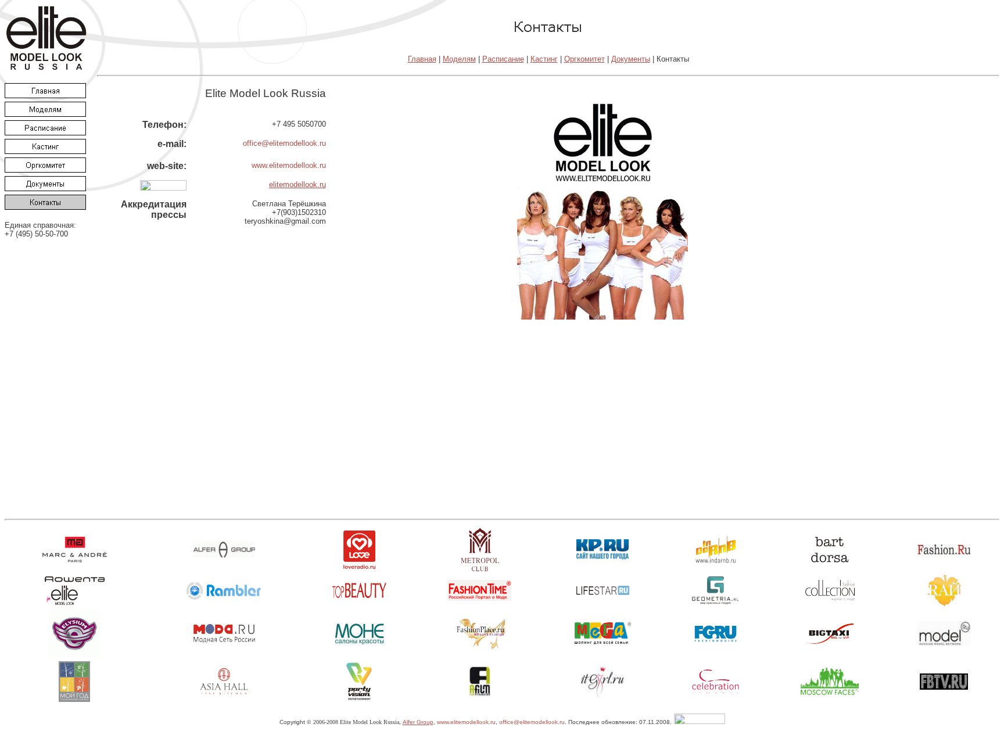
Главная (422, 59)
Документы (630, 59)
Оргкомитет (584, 59)
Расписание (503, 59)
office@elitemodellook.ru (284, 143)
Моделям (459, 59)
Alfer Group (418, 722)
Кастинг (544, 59)
